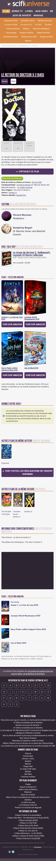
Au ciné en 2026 (10, 24)
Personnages (11, 32)
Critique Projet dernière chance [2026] (28, 828)
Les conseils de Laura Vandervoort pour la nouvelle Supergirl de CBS (28, 745)
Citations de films (43, 32)
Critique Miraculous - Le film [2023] (28, 833)
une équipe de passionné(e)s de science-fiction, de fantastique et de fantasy (32, 672)
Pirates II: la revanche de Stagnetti (28, 807)
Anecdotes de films (10, 36)
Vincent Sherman (22, 214)
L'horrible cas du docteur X (16, 514)
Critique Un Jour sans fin (28, 830)
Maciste (28, 771)
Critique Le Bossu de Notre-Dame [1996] (28, 835)
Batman (28, 763)
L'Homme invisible (28, 776)
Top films (48, 24)
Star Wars (28, 774)
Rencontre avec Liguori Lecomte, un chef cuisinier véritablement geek (28, 720)
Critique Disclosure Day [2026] (28, 838)
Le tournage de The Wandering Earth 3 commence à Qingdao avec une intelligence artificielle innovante (28, 731)
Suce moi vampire (28, 794)
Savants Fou (21, 195)
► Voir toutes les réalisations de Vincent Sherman (27, 472)
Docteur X (13, 192)
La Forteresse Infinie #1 (28, 805)
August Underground (28, 786)
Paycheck (5, 463)
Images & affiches (26, 32)
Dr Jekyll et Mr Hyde (28, 769)
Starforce (28, 799)
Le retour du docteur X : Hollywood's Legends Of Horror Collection (31, 254)
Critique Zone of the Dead (28, 825)
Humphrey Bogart (23, 184)
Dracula (28, 753)
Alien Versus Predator (28, 738)
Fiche (13, 81)
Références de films (29, 36)
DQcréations (37, 847)
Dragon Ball (28, 766)
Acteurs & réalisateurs (41, 28)
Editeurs (26, 28)
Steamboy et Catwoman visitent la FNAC (28, 740)
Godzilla (28, 761)
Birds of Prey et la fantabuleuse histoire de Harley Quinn (28, 797)
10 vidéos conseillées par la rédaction (28, 722)
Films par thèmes (13, 28)
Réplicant (28, 792)
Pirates (28, 784)
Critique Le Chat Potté (28, 823)
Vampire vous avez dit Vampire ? (28, 725)
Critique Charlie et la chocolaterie (28, 815)
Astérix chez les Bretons (28, 789)
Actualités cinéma (28, 20)
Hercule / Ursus (28, 758)
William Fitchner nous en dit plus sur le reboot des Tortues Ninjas (28, 743)
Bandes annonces (45, 20)
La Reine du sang (28, 802)
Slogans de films (46, 36)
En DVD (38, 24)
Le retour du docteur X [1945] (22, 75)
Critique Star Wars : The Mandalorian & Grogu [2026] (28, 817)
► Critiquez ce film (27, 171)
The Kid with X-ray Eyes (6, 512)
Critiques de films (11, 20)
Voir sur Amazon (12, 324)
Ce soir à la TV (26, 24)
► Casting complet (25, 187)
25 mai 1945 (37, 182)
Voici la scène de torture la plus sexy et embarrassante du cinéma (28, 735)
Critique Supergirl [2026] (28, 820)
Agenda (28, 40)
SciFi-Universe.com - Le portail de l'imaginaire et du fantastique (28, 4)
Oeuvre (4, 81)
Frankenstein (28, 756)
